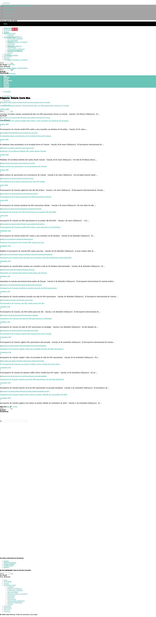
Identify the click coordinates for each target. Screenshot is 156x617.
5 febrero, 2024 (4, 109)
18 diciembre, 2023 (5, 261)
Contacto (7, 16)
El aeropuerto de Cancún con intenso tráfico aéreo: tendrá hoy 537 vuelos (30, 364)
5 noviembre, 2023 (5, 383)
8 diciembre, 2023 (5, 276)
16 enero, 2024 (4, 154)
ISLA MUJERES (12, 55)
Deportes (7, 101)
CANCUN (10, 35)
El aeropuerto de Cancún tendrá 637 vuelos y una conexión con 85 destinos (30, 227)
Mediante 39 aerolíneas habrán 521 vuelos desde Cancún (23, 151)
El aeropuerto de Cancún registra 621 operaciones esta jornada (25, 334)
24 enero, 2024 (4, 124)
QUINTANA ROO (10, 33)
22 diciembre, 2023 (5, 231)
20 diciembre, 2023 (5, 246)
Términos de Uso (9, 13)
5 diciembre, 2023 (5, 291)
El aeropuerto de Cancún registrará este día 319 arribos (22, 182)
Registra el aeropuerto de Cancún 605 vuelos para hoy (22, 242)
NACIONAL (8, 96)
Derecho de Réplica (10, 9)
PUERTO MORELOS (14, 46)
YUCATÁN (7, 91)
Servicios (7, 3)
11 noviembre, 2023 (5, 367)
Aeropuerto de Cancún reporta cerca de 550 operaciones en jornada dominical (32, 379)
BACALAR (10, 45)
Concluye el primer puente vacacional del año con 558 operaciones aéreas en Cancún (34, 106)
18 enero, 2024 (4, 139)
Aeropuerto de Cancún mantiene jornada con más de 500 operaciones (28, 288)
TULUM (10, 87)
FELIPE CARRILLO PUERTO (17, 60)
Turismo (6, 32)
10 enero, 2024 (4, 170)
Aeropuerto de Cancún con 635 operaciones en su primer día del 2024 (28, 212)
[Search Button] (12, 111)
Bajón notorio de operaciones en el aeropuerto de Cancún (23, 166)
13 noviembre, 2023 (5, 352)
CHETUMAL (11, 73)
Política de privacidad (10, 562)
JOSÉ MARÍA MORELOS (16, 78)
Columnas (7, 59)
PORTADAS (11, 28)
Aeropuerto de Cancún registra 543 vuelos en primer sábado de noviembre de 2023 (33, 395)
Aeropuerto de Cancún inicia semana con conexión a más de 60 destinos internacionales (36, 258)
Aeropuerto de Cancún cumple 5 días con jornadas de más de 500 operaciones (31, 349)
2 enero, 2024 (4, 215)
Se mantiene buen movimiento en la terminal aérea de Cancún (25, 136)
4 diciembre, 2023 (5, 322)
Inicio (5, 24)
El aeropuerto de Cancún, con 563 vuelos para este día (22, 303)
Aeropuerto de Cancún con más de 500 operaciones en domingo (26, 319)
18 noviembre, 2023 (5, 337)
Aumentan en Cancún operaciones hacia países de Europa (23, 273)
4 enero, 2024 (4, 185)
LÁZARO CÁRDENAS (14, 82)
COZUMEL (11, 64)
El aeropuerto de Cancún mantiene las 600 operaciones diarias (25, 197)
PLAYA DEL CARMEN (15, 38)
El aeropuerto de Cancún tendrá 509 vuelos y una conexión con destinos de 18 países (34, 121)
